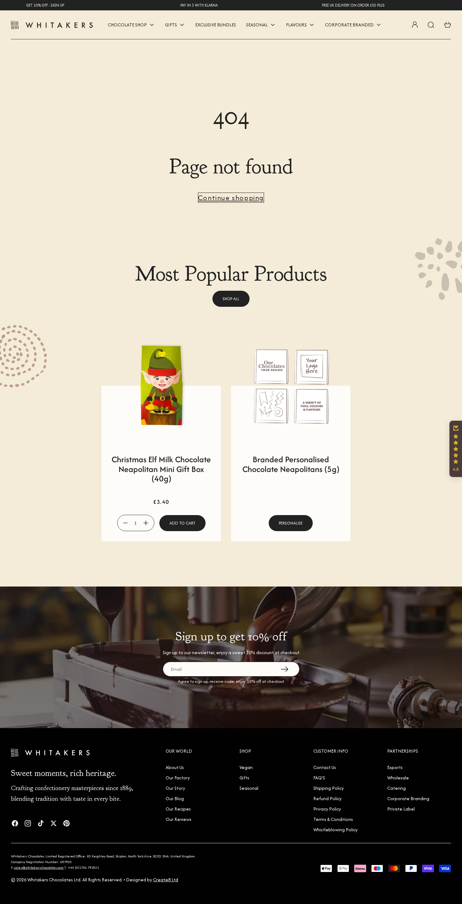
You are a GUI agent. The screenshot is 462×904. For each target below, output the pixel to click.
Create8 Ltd (165, 879)
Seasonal (248, 788)
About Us (175, 767)
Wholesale (398, 777)
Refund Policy (327, 798)
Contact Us (324, 767)
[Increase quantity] (145, 523)
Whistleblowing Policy (335, 829)
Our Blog (175, 798)
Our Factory (178, 777)
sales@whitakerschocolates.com (39, 867)
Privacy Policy (327, 809)
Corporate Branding (408, 798)
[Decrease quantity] (125, 523)
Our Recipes (178, 809)
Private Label (401, 809)
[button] (455, 449)
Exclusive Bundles (215, 24)
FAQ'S (319, 777)
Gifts (244, 777)
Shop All (231, 299)
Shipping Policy (328, 788)
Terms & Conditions (333, 819)
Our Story (175, 788)
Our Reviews (178, 819)
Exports (395, 767)
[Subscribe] (284, 669)
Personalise (291, 523)
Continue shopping (231, 198)
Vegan (246, 767)
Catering (396, 788)
